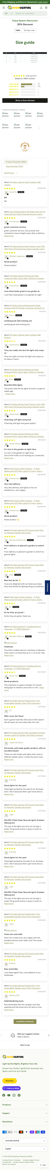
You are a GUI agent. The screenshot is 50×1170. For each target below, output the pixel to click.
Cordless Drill (6, 1162)
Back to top (25, 1045)
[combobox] (25, 13)
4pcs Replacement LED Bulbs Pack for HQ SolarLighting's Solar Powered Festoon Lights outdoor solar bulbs (24, 214)
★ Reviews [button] (48, 587)
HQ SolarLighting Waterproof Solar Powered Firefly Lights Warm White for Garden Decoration (24, 278)
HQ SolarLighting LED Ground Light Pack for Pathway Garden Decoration (24, 531)
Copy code (30, 30)
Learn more (43, 2)
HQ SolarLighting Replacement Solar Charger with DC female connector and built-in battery (24, 308)
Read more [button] (8, 236)
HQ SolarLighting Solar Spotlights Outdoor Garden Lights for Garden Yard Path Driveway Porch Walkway (24, 735)
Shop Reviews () (14, 166)
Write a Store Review (25, 100)
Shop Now (10, 1081)
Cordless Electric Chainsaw (11, 1160)
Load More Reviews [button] (25, 1021)
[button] (46, 7)
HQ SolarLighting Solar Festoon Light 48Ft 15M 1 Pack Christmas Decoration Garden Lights (24, 247)
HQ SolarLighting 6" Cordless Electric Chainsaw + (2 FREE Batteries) (22, 627)
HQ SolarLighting (13, 1156)
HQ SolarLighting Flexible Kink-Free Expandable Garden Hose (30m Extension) (22, 702)
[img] (25, 76)
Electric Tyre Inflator (9, 1164)
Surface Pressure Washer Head (23, 1162)
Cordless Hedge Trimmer (31, 1160)
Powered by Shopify (25, 1156)
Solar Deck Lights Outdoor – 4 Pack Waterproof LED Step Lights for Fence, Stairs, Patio (23, 471)
